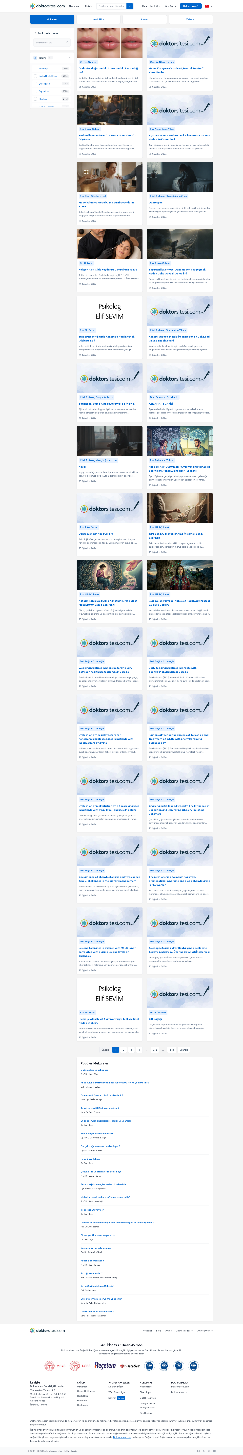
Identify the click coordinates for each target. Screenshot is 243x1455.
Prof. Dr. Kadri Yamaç (90, 1265)
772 (155, 1049)
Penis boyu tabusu (91, 1158)
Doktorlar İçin (115, 1386)
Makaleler (52, 19)
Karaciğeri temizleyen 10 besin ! (97, 1286)
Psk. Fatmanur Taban (161, 460)
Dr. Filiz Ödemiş (88, 61)
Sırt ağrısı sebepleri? (92, 1273)
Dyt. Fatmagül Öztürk (91, 1087)
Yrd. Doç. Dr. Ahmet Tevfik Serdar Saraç (99, 1277)
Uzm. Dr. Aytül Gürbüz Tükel (93, 1303)
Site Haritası (146, 1413)
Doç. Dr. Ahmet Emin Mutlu (164, 397)
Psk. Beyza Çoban (90, 128)
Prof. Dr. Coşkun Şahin (91, 1176)
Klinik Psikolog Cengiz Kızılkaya (96, 397)
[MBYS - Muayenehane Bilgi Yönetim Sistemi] (54, 1366)
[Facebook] (198, 1451)
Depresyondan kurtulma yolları (97, 1311)
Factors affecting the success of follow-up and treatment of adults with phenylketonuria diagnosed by (178, 738)
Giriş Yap (168, 6)
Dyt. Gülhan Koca (89, 1290)
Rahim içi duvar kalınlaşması (96, 1247)
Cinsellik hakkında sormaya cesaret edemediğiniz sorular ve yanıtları (117, 1222)
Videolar (191, 19)
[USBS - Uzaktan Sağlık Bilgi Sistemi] (80, 1366)
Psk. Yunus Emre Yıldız (162, 128)
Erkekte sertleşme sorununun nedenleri (101, 1298)
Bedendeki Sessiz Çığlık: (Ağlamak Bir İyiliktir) (107, 403)
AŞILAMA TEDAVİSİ (161, 403)
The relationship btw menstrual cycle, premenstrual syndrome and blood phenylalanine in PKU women (179, 880)
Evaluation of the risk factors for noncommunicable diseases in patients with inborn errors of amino (106, 738)
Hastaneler (83, 1405)
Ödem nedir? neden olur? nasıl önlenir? (102, 1095)
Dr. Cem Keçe (87, 1125)
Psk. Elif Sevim (87, 330)
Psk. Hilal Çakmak (159, 527)
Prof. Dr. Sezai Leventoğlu (92, 1201)
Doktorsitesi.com (180, 1386)
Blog (144, 6)
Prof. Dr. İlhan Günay (90, 1074)
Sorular (145, 19)
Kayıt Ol (154, 6)
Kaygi (82, 466)
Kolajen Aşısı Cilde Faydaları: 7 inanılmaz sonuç (108, 269)
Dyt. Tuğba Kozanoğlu (92, 661)
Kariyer (116, 1397)
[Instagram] (209, 1451)
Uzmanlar (74, 6)
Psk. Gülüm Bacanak (90, 1226)
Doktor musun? (190, 6)
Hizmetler (82, 1400)
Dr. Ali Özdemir (158, 1012)
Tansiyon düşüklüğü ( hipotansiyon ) (100, 1108)
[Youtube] (214, 1451)
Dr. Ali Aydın (86, 263)
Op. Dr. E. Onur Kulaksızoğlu (93, 1137)
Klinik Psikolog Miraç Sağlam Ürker (168, 196)
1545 (171, 1049)
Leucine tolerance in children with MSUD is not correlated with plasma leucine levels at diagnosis (107, 951)
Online (168, 1330)
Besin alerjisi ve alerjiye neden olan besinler (104, 1184)
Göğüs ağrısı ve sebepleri (94, 1069)
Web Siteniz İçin (116, 1392)
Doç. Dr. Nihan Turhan (162, 61)
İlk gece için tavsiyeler (92, 1209)
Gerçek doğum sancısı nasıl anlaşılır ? (100, 1146)
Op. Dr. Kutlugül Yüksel (91, 1150)
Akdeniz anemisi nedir (92, 1260)
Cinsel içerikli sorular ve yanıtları (98, 1235)
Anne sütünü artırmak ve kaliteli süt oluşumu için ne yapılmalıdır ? (115, 1082)
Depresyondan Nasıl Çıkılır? (96, 533)
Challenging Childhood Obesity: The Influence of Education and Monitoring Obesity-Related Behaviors (179, 809)
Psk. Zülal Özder (89, 527)
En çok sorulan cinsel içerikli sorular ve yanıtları (106, 1120)
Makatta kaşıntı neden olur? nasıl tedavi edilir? (105, 1197)
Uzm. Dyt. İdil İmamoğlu (91, 1099)
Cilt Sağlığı (155, 1019)
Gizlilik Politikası (148, 1397)
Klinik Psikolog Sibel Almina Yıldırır (168, 330)
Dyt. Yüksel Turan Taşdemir (93, 1188)
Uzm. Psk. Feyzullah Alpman (93, 1315)
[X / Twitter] (203, 1451)
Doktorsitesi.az (179, 1392)
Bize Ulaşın (145, 1392)
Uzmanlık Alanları (86, 1391)
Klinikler (88, 6)
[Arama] (129, 6)
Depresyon (155, 202)
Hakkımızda (146, 1386)
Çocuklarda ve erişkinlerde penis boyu (101, 1171)
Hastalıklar (98, 19)
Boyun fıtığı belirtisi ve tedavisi (97, 1133)
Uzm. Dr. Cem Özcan (90, 1112)
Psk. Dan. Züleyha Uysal (93, 196)
